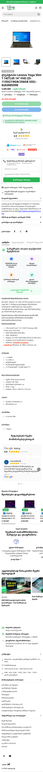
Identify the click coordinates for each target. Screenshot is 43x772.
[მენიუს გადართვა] (3, 8)
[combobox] (21, 14)
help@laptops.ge (10, 665)
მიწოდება (17, 91)
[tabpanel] (21, 338)
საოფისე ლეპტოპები (19, 21)
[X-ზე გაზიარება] (20, 231)
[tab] (6, 243)
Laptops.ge (11, 768)
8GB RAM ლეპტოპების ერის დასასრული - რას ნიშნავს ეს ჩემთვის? (14, 602)
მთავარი (5, 21)
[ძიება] (38, 14)
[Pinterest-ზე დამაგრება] (26, 231)
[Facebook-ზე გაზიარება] (14, 231)
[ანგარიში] (36, 8)
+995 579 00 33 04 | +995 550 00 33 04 (18, 669)
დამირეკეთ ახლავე (21, 180)
